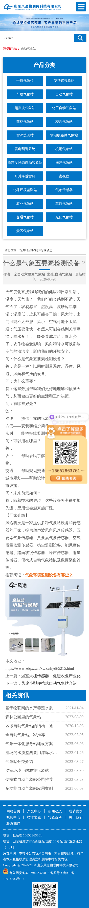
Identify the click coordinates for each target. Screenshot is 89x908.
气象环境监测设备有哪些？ (49, 575)
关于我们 (76, 817)
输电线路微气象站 (64, 135)
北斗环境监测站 (25, 190)
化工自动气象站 (64, 108)
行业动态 (46, 250)
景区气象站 (25, 231)
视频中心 (13, 817)
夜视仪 (64, 176)
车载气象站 (25, 94)
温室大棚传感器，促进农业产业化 (51, 676)
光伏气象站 (64, 217)
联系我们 (13, 824)
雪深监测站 (25, 135)
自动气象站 (28, 48)
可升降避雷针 (25, 176)
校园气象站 (64, 121)
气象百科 (55, 817)
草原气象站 (64, 203)
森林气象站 (25, 121)
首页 (22, 250)
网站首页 (13, 811)
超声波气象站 (25, 108)
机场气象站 (64, 149)
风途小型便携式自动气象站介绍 (49, 683)
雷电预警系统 (25, 149)
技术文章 (34, 817)
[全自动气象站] (32, 10)
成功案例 (76, 811)
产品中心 (34, 811)
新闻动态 (33, 250)
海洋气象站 (64, 162)
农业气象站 (25, 203)
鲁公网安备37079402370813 (29, 873)
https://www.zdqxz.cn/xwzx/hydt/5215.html (39, 668)
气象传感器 (64, 190)
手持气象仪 (25, 80)
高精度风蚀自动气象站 (25, 162)
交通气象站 (25, 217)
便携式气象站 (64, 80)
